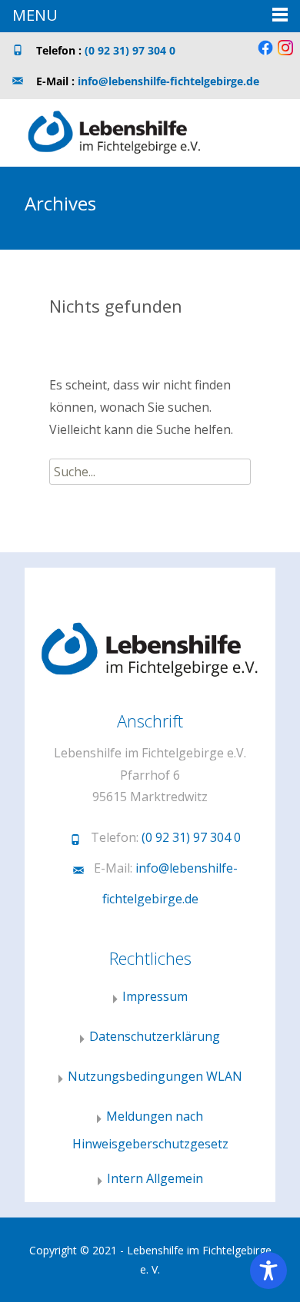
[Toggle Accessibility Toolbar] (268, 1270)
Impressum (155, 996)
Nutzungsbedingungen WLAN (155, 1076)
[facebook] (265, 53)
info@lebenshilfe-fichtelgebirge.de (168, 81)
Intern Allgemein (155, 1178)
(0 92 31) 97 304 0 (130, 50)
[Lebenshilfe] (102, 130)
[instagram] (285, 53)
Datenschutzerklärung (154, 1036)
